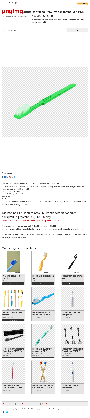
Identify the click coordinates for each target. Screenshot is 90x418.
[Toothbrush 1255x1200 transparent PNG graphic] (43, 335)
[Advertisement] (45, 50)
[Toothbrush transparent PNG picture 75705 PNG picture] (43, 372)
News (18, 404)
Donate (24, 404)
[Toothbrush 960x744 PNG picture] (73, 298)
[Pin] (10, 177)
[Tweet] (13, 177)
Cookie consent (34, 404)
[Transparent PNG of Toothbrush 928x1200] (13, 372)
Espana (18, 3)
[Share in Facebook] (3, 177)
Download (13, 284)
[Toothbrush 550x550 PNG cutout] (73, 372)
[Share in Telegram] (6, 177)
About (5, 404)
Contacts (44, 404)
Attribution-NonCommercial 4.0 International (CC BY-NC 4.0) (35, 183)
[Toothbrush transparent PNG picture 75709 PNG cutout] (13, 335)
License (11, 404)
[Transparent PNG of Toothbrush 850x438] (43, 299)
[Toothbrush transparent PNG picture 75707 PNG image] (73, 335)
